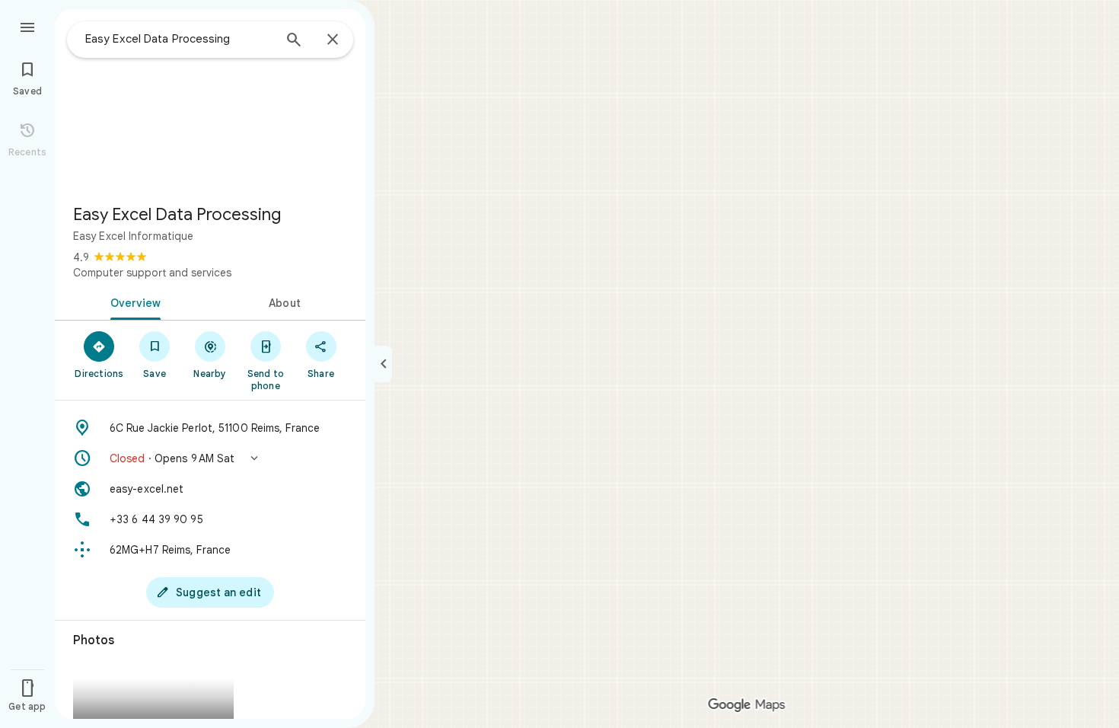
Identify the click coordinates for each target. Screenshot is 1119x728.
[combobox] (179, 39)
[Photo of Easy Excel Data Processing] (210, 100)
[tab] (132, 301)
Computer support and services (152, 272)
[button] (210, 458)
